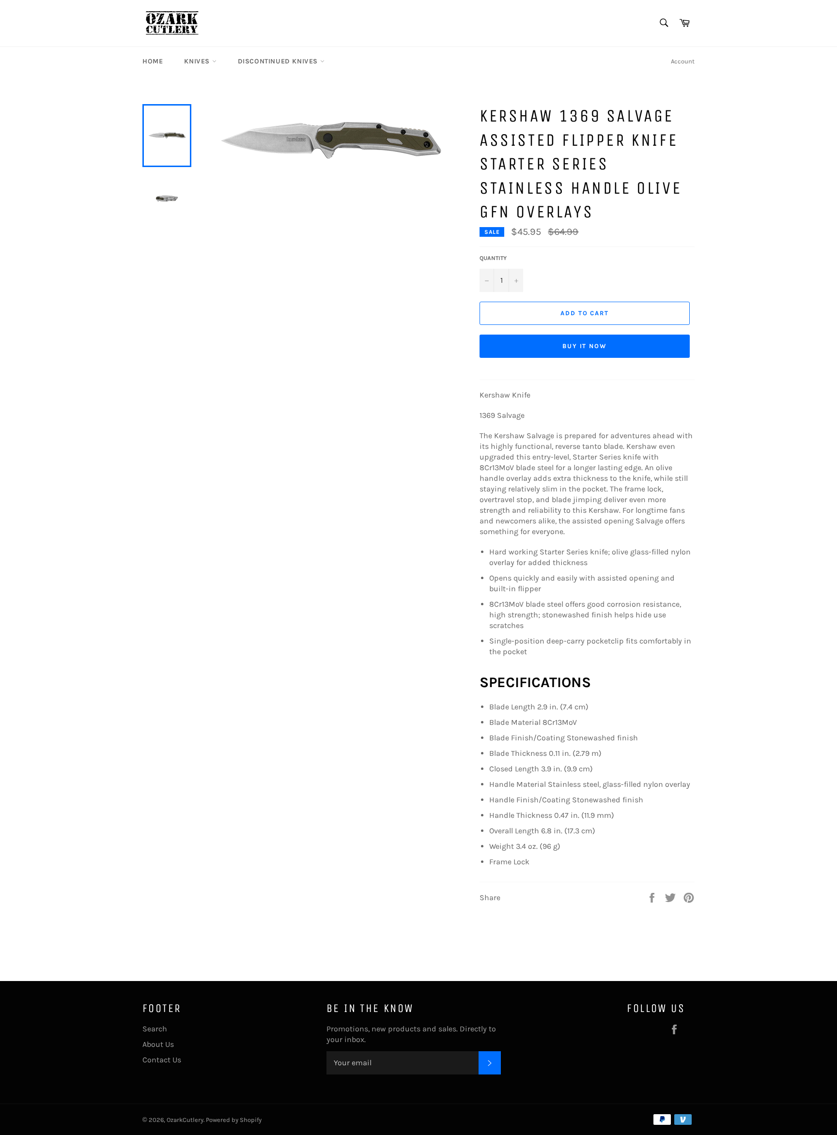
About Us (158, 1044)
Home (152, 61)
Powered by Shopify (234, 1119)
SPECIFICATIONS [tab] (535, 682)
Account (683, 61)
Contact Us (161, 1059)
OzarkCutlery (185, 1119)
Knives (198, 61)
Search (154, 1028)
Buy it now (584, 346)
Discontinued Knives (279, 61)
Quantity (493, 258)
